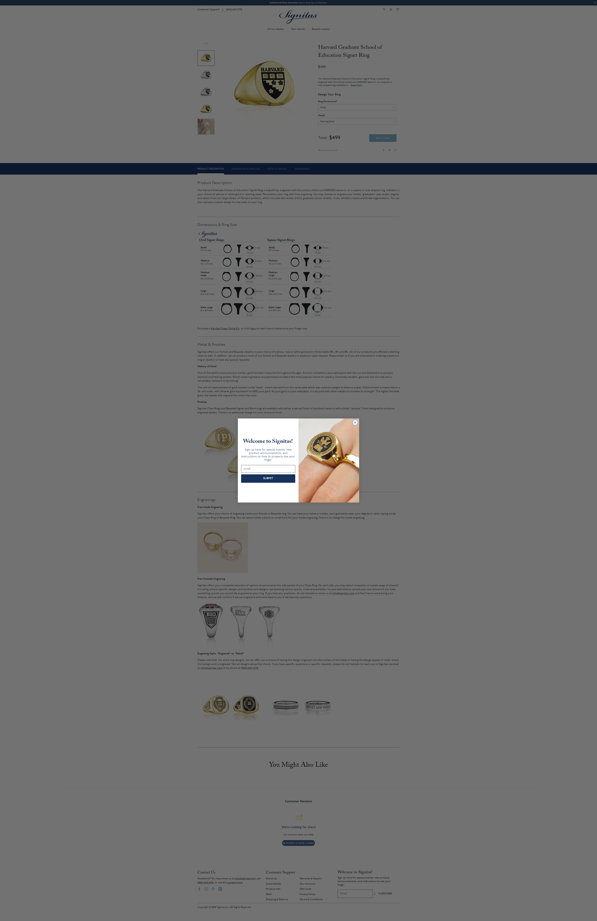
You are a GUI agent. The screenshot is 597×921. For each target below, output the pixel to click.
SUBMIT (268, 478)
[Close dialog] (355, 422)
